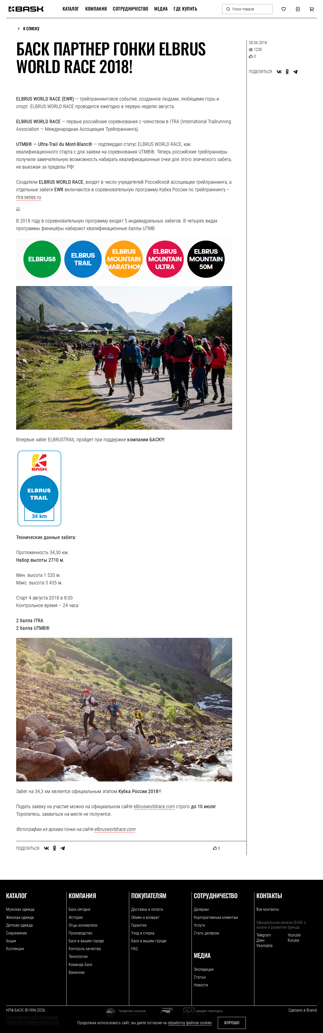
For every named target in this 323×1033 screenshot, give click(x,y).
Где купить (185, 9)
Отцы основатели (83, 925)
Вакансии (77, 972)
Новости (201, 985)
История (76, 917)
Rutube (293, 940)
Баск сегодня (79, 909)
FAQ (134, 948)
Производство (80, 933)
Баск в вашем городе (86, 940)
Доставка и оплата (147, 909)
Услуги (199, 925)
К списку (31, 28)
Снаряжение (16, 933)
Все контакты (267, 909)
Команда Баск (80, 964)
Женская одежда (20, 917)
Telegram (263, 935)
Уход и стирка (142, 933)
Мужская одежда (20, 909)
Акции (11, 940)
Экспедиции (203, 969)
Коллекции (15, 948)
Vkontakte (264, 945)
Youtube (294, 935)
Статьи (200, 977)
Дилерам (201, 909)
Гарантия (139, 925)
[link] (26, 9)
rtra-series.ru (28, 197)
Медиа (161, 9)
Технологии (78, 956)
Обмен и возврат (145, 917)
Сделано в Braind (302, 1010)
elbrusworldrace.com (154, 806)
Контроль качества (85, 948)
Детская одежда (19, 925)
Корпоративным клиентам (216, 917)
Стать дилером (206, 933)
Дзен (260, 940)
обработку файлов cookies (190, 1022)
